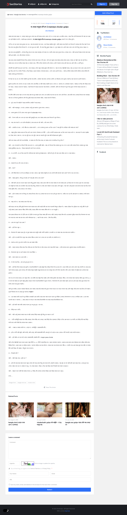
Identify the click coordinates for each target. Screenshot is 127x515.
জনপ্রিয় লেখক (43, 4)
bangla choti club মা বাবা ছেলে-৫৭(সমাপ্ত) (16, 424)
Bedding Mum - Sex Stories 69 (108, 76)
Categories (55, 4)
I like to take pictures (105, 119)
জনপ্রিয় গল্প (32, 4)
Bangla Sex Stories (50, 23)
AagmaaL (67, 511)
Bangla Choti (12, 382)
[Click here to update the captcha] (27, 463)
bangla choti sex (22, 382)
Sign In (102, 4)
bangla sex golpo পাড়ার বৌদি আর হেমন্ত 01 (77, 424)
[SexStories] (15, 4)
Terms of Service (35, 468)
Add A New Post (108, 13)
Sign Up (114, 4)
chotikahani (49, 31)
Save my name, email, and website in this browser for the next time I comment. (34, 484)
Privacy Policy (47, 468)
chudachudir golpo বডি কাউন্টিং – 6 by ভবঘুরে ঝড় (49, 424)
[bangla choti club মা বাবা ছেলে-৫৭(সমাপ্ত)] (108, 96)
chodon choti (31, 382)
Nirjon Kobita (107, 45)
